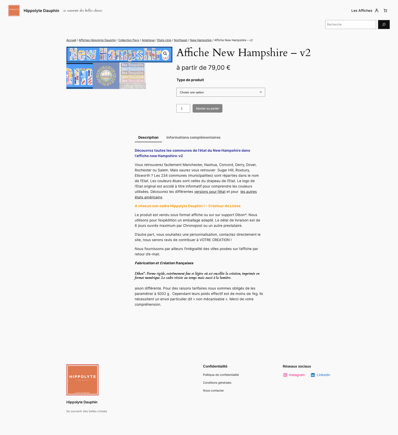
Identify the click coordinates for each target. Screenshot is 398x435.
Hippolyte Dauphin (41, 10)
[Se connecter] (376, 10)
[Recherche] (384, 24)
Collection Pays (128, 40)
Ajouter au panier (207, 108)
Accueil (71, 40)
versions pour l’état (210, 192)
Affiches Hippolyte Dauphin (97, 40)
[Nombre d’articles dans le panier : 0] (385, 10)
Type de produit (190, 80)
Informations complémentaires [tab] (193, 137)
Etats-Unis (164, 40)
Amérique (148, 40)
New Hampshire (201, 40)
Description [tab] (148, 137)
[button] (165, 53)
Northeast (180, 40)
